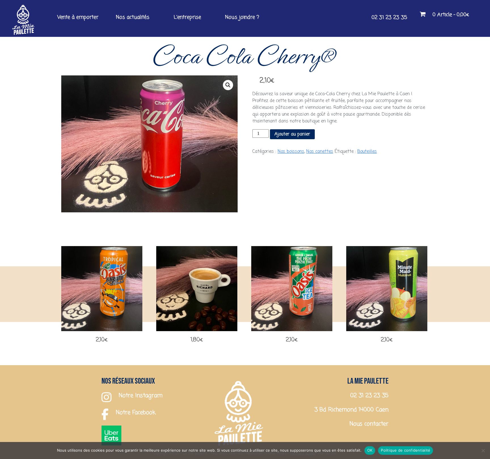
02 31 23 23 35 (389, 18)
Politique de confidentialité (405, 450)
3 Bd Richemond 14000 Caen (351, 409)
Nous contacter (368, 424)
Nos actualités (132, 17)
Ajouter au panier (292, 134)
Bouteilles (367, 151)
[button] (228, 85)
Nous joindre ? (242, 17)
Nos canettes (319, 151)
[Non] (483, 450)
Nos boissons (291, 151)
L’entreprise (187, 17)
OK (370, 450)
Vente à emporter (77, 17)
